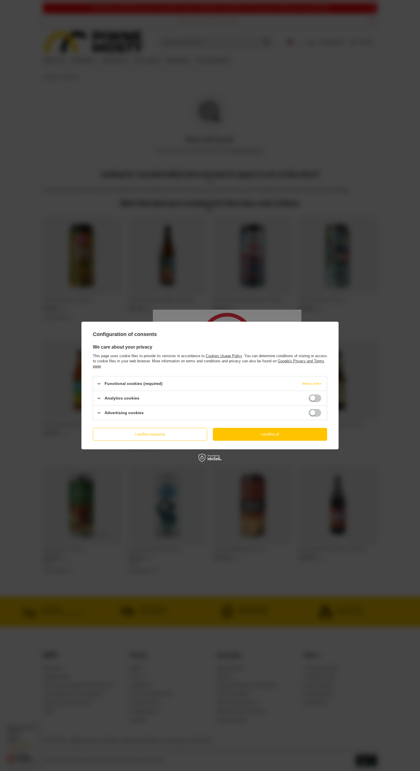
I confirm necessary (150, 434)
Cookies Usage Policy (224, 356)
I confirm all (270, 434)
